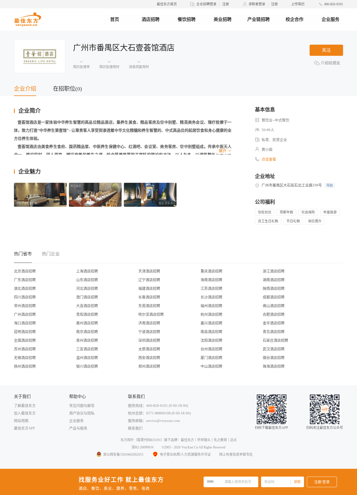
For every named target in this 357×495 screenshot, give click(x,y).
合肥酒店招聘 (273, 314)
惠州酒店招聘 (87, 323)
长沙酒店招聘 (211, 297)
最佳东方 (187, 440)
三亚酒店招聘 (87, 349)
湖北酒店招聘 (25, 288)
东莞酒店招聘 (149, 306)
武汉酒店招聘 (273, 349)
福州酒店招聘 (211, 306)
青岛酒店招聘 (273, 332)
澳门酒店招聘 (87, 297)
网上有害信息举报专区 (236, 454)
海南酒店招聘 (211, 280)
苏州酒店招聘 (25, 349)
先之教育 (220, 440)
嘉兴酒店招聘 (211, 323)
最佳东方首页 (167, 4)
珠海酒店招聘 (273, 366)
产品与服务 (78, 428)
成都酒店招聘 (273, 297)
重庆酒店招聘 (211, 271)
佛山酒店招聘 (273, 306)
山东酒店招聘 (87, 280)
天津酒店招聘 (149, 271)
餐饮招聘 (187, 19)
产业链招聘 (258, 19)
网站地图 (21, 421)
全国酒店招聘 (25, 340)
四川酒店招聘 (25, 297)
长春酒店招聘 (149, 297)
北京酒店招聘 (25, 271)
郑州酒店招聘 (149, 366)
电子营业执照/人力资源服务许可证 (185, 454)
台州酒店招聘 (211, 349)
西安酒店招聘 (149, 357)
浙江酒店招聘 (273, 271)
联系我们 (135, 428)
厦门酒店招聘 (211, 357)
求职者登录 (257, 4)
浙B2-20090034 (142, 447)
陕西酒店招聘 (273, 288)
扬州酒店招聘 (25, 366)
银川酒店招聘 (87, 366)
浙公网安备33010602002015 (123, 454)
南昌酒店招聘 (211, 332)
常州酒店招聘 (25, 306)
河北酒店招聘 (87, 288)
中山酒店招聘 (211, 366)
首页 (114, 19)
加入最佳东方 (25, 413)
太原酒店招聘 (149, 349)
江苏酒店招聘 (211, 288)
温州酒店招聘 (87, 357)
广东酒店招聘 (25, 280)
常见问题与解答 (82, 405)
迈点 (233, 440)
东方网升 (127, 440)
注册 (225, 4)
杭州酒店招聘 (211, 314)
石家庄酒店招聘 (275, 340)
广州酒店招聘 (25, 314)
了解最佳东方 (25, 405)
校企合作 (294, 19)
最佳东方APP (24, 428)
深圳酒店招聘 (149, 340)
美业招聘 (222, 19)
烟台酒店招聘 (273, 357)
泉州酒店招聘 (87, 340)
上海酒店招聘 (87, 271)
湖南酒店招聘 (273, 280)
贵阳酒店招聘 (87, 314)
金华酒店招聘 (273, 323)
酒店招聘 (151, 19)
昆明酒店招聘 (25, 332)
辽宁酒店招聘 (149, 280)
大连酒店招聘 (87, 306)
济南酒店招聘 (149, 323)
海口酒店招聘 (25, 323)
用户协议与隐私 (82, 413)
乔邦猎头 (204, 440)
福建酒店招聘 (149, 288)
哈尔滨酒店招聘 (151, 314)
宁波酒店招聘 (149, 332)
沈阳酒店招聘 (211, 340)
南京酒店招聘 (87, 332)
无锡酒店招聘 (25, 357)
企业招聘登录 (206, 4)
